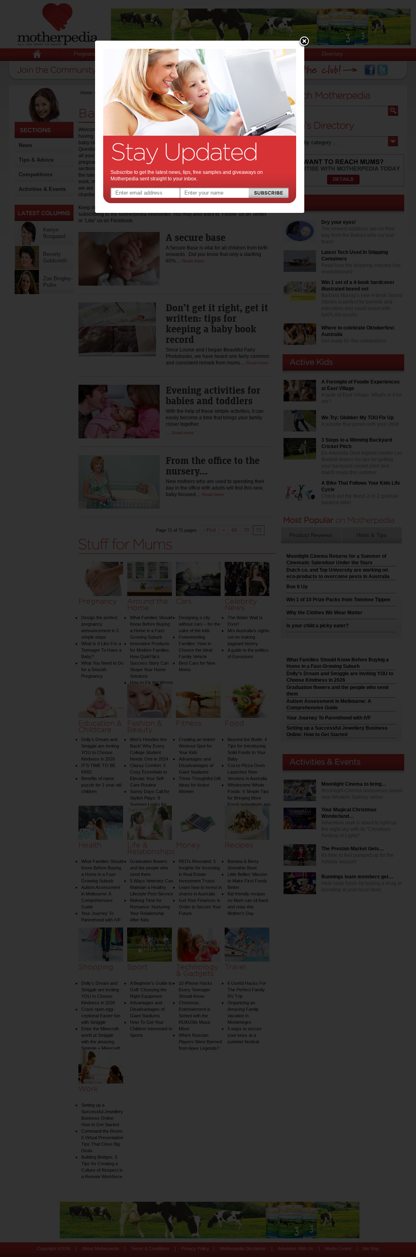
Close (304, 42)
